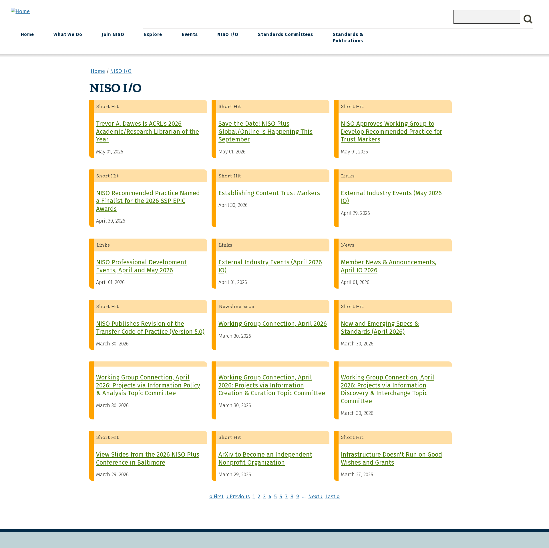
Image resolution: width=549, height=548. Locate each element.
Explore (153, 34)
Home (27, 34)
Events (190, 34)
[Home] (20, 11)
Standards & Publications (348, 37)
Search (528, 19)
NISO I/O (227, 34)
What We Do (67, 34)
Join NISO (113, 34)
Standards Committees (285, 34)
